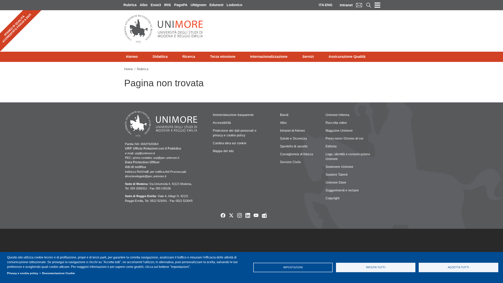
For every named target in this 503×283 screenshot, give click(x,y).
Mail (359, 5)
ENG (328, 5)
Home (128, 69)
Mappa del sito (223, 151)
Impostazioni (293, 267)
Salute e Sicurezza (293, 138)
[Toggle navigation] (377, 5)
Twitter (231, 215)
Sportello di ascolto (293, 146)
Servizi (308, 57)
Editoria (331, 146)
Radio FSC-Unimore (264, 215)
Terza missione (222, 57)
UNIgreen (198, 5)
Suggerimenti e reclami (342, 190)
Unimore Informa (337, 115)
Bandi (284, 115)
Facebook (223, 215)
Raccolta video (336, 122)
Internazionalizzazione (268, 57)
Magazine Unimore (339, 130)
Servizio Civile (290, 162)
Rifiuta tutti (375, 267)
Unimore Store (336, 182)
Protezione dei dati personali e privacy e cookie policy (234, 133)
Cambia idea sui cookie (229, 143)
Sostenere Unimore (339, 166)
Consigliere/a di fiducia (296, 154)
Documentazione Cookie (58, 273)
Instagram (239, 215)
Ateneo (132, 57)
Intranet (346, 5)
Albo (144, 5)
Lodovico (234, 5)
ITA (321, 5)
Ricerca (188, 57)
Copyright (333, 198)
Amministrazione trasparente (233, 115)
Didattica (160, 57)
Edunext (216, 5)
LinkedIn (247, 215)
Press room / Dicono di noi (344, 138)
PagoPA (180, 5)
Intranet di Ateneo (292, 130)
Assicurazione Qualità (347, 57)
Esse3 (156, 5)
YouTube (256, 215)
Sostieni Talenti (337, 174)
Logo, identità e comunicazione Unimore (348, 157)
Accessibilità (222, 122)
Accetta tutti (458, 267)
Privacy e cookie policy (22, 273)
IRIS (167, 5)
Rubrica (130, 5)
